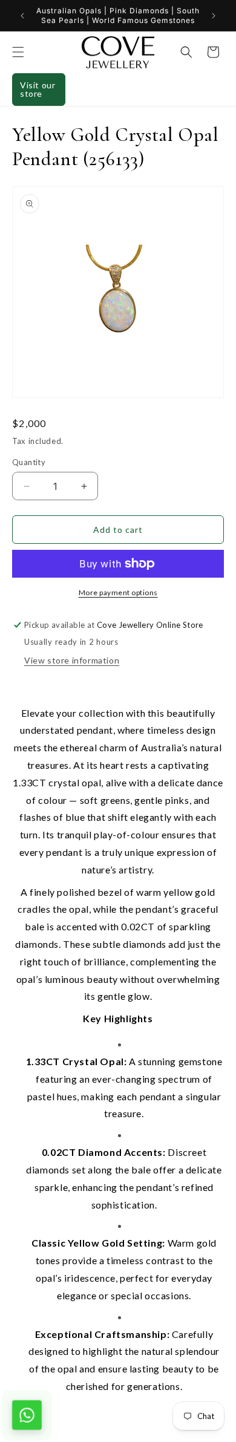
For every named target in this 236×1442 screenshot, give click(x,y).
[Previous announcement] (22, 15)
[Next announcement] (213, 15)
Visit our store (37, 89)
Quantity (28, 462)
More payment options (118, 592)
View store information (71, 660)
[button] (18, 52)
